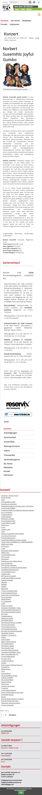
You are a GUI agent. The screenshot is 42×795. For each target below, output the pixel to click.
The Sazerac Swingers (8, 565)
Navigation (39, 15)
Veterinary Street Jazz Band (10, 703)
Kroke (3, 548)
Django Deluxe (6, 682)
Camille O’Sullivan (7, 661)
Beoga (3, 697)
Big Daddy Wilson (7, 620)
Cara (3, 531)
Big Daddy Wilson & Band (9, 551)
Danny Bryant (6, 498)
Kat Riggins (5, 559)
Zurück (6, 421)
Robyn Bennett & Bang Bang (11, 612)
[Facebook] (34, 2)
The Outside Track (7, 648)
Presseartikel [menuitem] (9, 455)
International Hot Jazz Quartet (11, 623)
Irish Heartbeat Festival (9, 593)
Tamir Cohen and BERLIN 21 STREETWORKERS (17, 542)
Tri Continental (6, 601)
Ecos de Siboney (6, 563)
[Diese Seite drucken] (36, 39)
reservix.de (25, 371)
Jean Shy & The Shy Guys (9, 701)
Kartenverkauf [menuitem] (10, 437)
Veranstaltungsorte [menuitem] (12, 459)
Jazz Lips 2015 (6, 659)
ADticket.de (8, 373)
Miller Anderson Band (8, 642)
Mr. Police (4, 614)
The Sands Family (7, 644)
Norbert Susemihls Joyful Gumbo (12, 534)
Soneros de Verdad (8, 625)
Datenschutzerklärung (20, 790)
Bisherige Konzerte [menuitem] (12, 446)
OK (21, 792)
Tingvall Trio (5, 667)
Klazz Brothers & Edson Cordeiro (12, 699)
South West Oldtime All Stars (11, 578)
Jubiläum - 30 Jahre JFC (8, 635)
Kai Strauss (5, 546)
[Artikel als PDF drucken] (38, 39)
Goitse (3, 637)
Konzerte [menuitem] (4, 20)
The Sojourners (6, 597)
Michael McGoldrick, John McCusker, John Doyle (17, 506)
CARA (3, 603)
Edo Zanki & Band (7, 680)
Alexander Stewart (7, 633)
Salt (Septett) (5, 640)
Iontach (3, 586)
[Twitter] (39, 2)
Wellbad (4, 584)
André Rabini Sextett (8, 523)
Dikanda (4, 582)
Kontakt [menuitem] (4, 24)
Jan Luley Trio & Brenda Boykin (11, 631)
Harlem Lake (5, 529)
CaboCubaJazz (6, 517)
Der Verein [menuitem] (15, 20)
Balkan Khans (6, 669)
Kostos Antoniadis (7, 705)
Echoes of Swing (6, 606)
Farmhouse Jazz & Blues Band (11, 561)
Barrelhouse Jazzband (8, 504)
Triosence (4, 688)
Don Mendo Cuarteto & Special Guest (14, 567)
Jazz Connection (6, 512)
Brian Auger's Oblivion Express (11, 665)
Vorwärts (12, 715)
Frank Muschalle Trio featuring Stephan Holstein (17, 510)
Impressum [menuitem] (14, 24)
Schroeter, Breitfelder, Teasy (11, 608)
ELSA (3, 500)
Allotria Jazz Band (7, 544)
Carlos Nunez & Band (8, 690)
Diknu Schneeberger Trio (9, 654)
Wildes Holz (5, 553)
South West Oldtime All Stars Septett (13, 540)
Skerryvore (5, 525)
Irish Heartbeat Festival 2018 (11, 610)
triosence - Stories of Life (9, 496)
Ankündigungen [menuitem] (10, 433)
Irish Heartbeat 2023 (8, 555)
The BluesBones (6, 515)
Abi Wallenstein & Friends (10, 570)
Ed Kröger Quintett (7, 519)
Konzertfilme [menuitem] (9, 442)
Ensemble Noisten (7, 695)
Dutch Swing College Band (10, 595)
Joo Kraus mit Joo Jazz (8, 536)
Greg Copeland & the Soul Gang (12, 692)
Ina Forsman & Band (8, 508)
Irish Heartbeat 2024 (8, 538)
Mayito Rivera (6, 599)
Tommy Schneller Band (9, 591)
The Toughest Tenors (8, 627)
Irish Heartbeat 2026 (8, 502)
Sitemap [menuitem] (5, 2)
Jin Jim (3, 527)
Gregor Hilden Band (8, 656)
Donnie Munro (6, 673)
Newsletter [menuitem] (26, 20)
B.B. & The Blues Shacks (9, 676)
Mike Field (4, 589)
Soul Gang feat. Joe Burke (10, 650)
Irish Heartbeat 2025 (8, 521)
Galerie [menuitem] (7, 451)
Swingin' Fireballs (7, 580)
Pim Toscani (5, 557)
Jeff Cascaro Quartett (8, 576)
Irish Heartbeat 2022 (8, 572)
